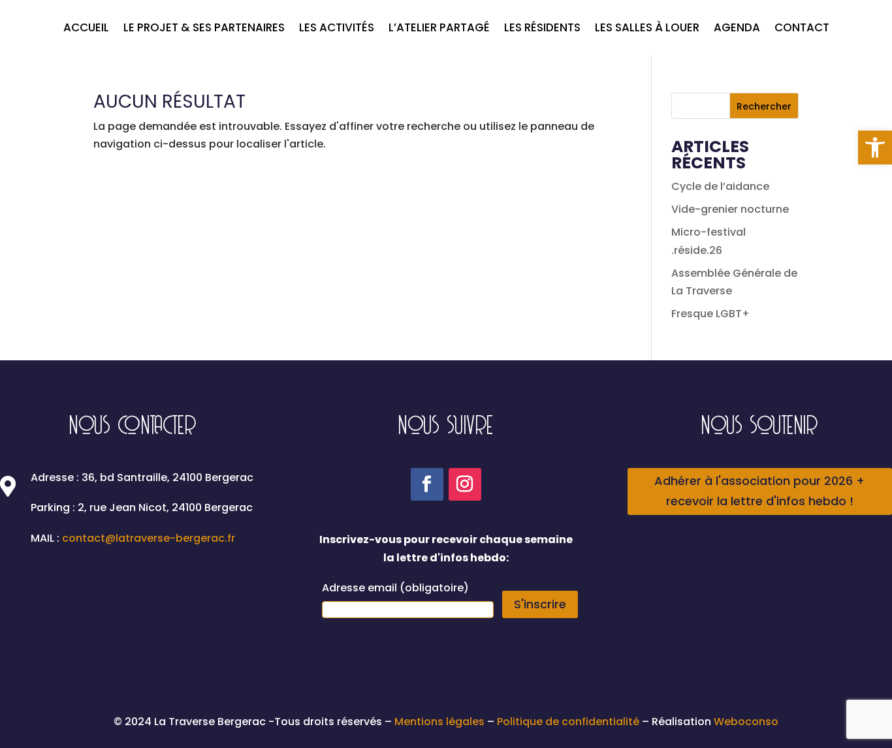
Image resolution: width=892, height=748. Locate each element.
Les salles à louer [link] (647, 29)
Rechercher (764, 106)
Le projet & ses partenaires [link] (204, 29)
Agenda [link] (737, 29)
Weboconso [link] (746, 721)
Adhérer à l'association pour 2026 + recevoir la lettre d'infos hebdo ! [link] (759, 491)
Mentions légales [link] (440, 721)
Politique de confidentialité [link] (568, 721)
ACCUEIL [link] (86, 29)
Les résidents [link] (542, 29)
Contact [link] (801, 29)
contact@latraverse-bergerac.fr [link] (148, 538)
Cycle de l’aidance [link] (720, 186)
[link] (875, 147)
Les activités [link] (336, 29)
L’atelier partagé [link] (439, 29)
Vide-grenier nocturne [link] (730, 209)
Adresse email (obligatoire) (395, 587)
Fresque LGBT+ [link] (710, 313)
